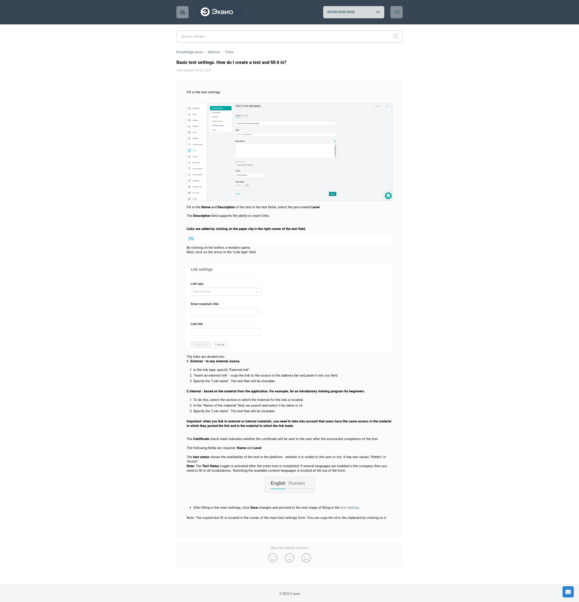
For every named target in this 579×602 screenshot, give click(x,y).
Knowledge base (189, 52)
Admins (214, 52)
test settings (349, 508)
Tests (229, 52)
